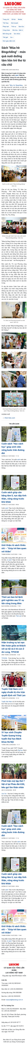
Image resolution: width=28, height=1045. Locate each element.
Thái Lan (18, 616)
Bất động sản (7, 34)
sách (17, 75)
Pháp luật (6, 26)
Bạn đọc (21, 26)
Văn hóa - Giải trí (17, 30)
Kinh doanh (14, 23)
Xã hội (13, 19)
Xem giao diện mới (9, 41)
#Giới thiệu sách (9, 418)
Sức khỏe (17, 34)
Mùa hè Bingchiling (16, 85)
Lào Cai (3, 794)
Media (20, 19)
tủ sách (9, 560)
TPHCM (4, 658)
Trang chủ (6, 19)
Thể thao (6, 23)
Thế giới (5, 37)
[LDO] (14, 434)
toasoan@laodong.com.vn (14, 1000)
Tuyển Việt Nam (6, 701)
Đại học (20, 750)
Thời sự (13, 26)
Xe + (11, 37)
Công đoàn (6, 30)
